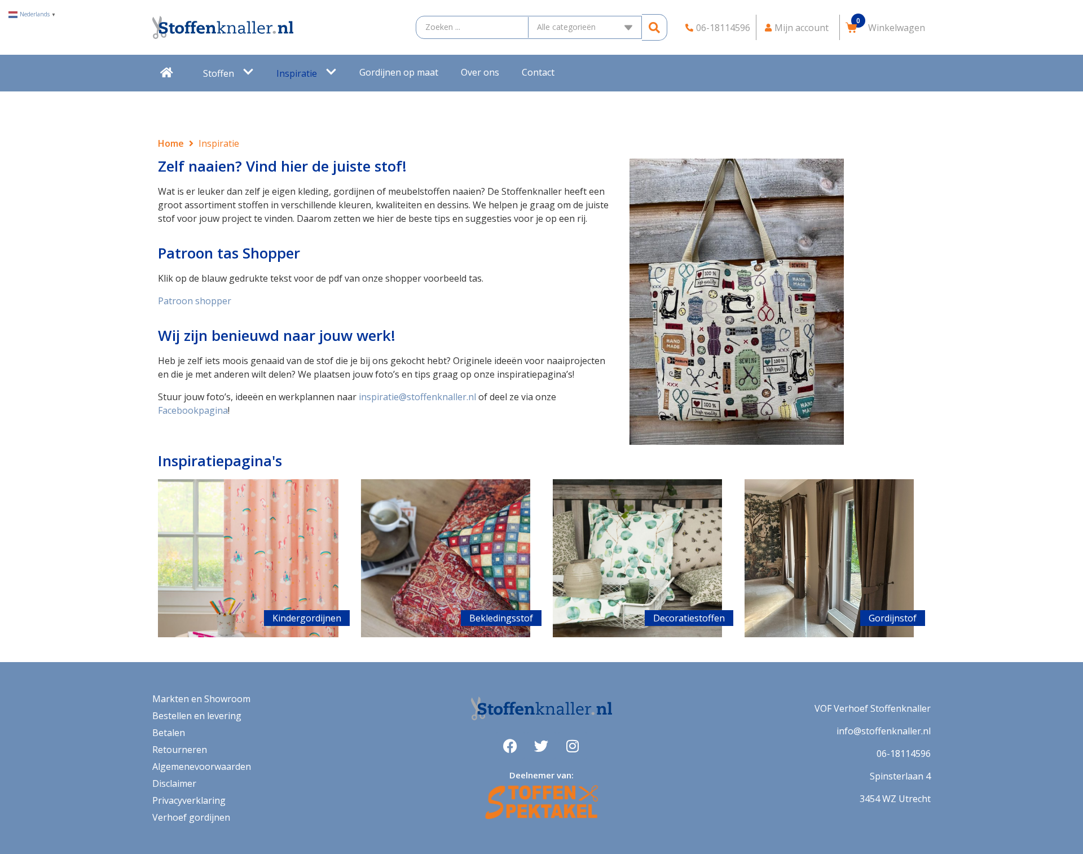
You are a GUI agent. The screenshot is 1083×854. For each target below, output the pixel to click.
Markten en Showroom (201, 699)
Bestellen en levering (196, 716)
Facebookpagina (193, 410)
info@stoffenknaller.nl (884, 731)
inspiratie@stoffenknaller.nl (417, 397)
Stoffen (218, 73)
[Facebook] (510, 746)
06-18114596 (904, 753)
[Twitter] (541, 746)
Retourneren (179, 749)
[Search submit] (654, 27)
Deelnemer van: (541, 775)
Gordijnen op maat (398, 72)
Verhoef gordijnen (191, 817)
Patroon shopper (194, 301)
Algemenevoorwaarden (201, 766)
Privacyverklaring (189, 800)
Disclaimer (174, 783)
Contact (538, 72)
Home (171, 143)
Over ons (480, 72)
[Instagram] (572, 746)
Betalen (168, 732)
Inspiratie (296, 73)
